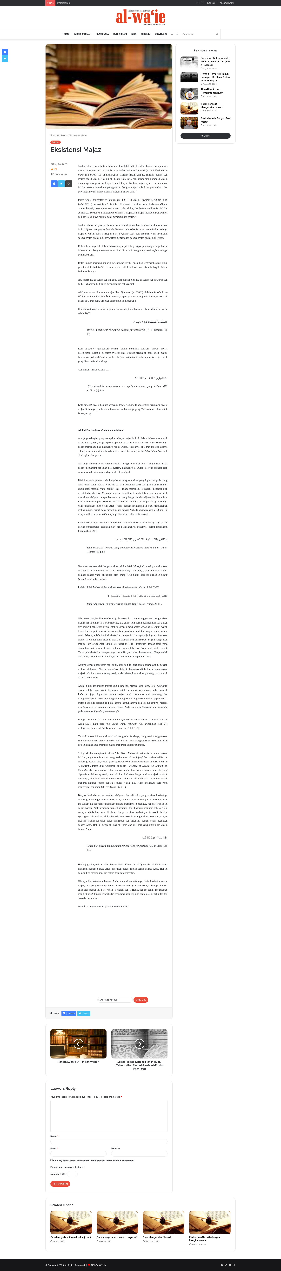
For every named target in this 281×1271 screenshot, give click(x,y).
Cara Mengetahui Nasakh (157, 1237)
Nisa (133, 34)
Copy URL (141, 999)
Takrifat (64, 135)
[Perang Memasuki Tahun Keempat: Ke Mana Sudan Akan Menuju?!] (189, 78)
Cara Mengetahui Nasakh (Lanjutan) (70, 1237)
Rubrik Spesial (82, 34)
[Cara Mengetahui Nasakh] (163, 1222)
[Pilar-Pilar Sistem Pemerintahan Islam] (189, 94)
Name (54, 1136)
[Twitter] (61, 183)
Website (115, 1148)
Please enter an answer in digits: (67, 1167)
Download (161, 34)
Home (66, 34)
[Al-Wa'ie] (140, 17)
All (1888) (205, 135)
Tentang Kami (226, 2)
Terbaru (145, 34)
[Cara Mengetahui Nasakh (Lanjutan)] (71, 1222)
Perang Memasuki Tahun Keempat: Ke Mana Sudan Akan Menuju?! (215, 77)
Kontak (211, 2)
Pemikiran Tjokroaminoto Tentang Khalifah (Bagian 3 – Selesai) (215, 61)
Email (54, 1148)
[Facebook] (54, 183)
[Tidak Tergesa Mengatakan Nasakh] (189, 108)
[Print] (68, 183)
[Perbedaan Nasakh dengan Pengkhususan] (210, 1222)
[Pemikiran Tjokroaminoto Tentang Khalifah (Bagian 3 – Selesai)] (189, 63)
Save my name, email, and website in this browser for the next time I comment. (94, 1160)
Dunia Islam (120, 34)
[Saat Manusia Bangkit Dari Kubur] (189, 123)
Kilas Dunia (102, 34)
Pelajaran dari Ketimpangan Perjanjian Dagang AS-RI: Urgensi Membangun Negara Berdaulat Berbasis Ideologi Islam (124, 2)
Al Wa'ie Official (98, 1265)
